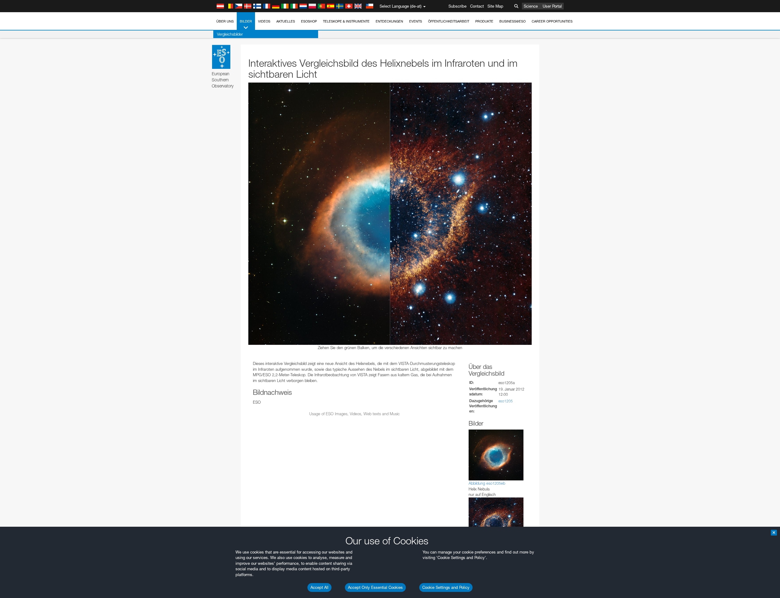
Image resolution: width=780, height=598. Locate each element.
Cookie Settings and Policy (446, 587)
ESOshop (309, 21)
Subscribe (457, 6)
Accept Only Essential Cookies (375, 587)
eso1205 (505, 401)
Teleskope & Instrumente (346, 21)
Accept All (319, 587)
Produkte (484, 21)
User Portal (552, 6)
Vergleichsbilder (230, 34)
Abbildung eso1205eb (487, 483)
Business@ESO (512, 21)
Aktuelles (285, 21)
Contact (477, 6)
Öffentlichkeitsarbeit (448, 21)
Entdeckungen (389, 21)
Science (531, 6)
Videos (264, 21)
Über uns (225, 21)
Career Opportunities (552, 21)
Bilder (246, 21)
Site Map (495, 6)
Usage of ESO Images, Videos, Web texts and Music (354, 413)
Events (415, 21)
